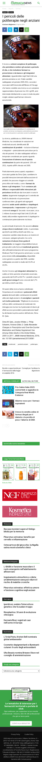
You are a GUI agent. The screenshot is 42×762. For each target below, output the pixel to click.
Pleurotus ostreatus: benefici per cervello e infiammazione (19, 538)
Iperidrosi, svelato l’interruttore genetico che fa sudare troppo (18, 605)
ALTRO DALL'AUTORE (30, 381)
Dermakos (7, 599)
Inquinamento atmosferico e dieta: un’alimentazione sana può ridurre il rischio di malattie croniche (20, 579)
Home (4, 9)
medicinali (12, 344)
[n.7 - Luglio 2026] (8, 472)
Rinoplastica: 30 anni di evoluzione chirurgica (20, 613)
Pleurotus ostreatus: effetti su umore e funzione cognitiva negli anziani (21, 588)
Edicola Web (7, 483)
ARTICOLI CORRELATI (11, 381)
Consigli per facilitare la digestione (31, 369)
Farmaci (18, 9)
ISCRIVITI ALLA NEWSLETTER (21, 723)
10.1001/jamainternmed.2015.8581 (20, 338)
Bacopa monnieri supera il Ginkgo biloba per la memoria (19, 530)
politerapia (34, 344)
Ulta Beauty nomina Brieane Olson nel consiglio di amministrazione (21, 654)
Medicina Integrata (11, 562)
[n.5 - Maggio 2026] (34, 472)
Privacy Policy (15, 734)
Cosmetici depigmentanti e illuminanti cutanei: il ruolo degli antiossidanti (21, 646)
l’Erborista (7, 524)
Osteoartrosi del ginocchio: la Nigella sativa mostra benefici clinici (21, 546)
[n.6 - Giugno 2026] (21, 472)
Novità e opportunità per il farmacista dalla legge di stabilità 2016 (11, 370)
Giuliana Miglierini (9, 24)
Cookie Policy (28, 734)
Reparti (11, 9)
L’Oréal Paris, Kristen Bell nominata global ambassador (20, 638)
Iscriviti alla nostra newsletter (14, 444)
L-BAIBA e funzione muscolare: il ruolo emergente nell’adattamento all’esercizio (20, 569)
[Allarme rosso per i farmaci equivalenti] (8, 403)
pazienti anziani (23, 344)
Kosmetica (8, 632)
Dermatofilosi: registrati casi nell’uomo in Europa (17, 621)
